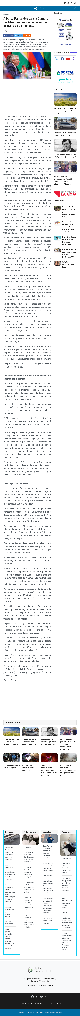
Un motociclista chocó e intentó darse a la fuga (28, 767)
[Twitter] (37, 996)
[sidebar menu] (4, 8)
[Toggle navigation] (75, 8)
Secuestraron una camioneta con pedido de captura (29, 741)
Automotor (41, 1003)
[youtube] (71, 3)
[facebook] (65, 3)
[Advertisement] (27, 97)
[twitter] (68, 3)
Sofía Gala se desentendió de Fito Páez (69, 264)
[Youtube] (41, 996)
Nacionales (6, 14)
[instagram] (75, 3)
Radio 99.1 (52, 1003)
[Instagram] (46, 996)
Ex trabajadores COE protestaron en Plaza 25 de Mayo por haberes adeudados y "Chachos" (68, 744)
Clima (59, 1003)
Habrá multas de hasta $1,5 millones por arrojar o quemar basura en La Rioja (69, 212)
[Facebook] (32, 996)
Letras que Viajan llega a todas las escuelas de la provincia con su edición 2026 (68, 227)
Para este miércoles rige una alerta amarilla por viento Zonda (65, 110)
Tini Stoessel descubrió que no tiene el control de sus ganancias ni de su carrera (49, 770)
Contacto (22, 1003)
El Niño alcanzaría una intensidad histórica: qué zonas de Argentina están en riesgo (68, 770)
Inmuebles (32, 1003)
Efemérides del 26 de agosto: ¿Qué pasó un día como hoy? (49, 741)
